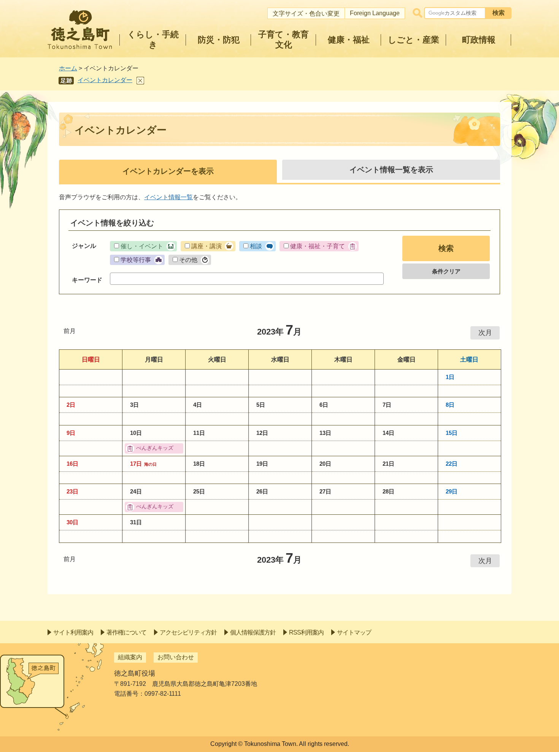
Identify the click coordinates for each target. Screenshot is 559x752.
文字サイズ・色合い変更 (306, 13)
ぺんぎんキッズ (154, 448)
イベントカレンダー (105, 80)
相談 (256, 246)
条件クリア (446, 271)
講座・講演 (206, 246)
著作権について (126, 632)
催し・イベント (142, 246)
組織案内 (130, 657)
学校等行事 (136, 260)
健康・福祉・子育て (317, 246)
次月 (485, 332)
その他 (188, 260)
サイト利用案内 (73, 632)
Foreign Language (375, 13)
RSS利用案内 (306, 632)
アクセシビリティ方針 (188, 632)
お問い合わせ (175, 657)
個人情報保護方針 (253, 632)
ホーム (68, 68)
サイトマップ (354, 632)
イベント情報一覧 (168, 197)
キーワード (87, 280)
